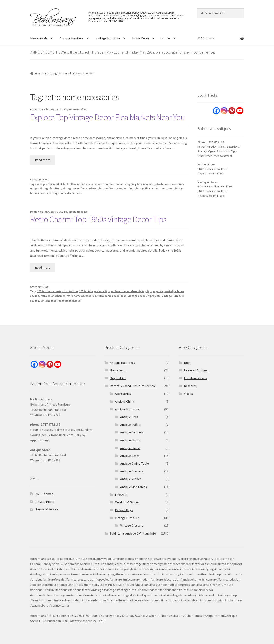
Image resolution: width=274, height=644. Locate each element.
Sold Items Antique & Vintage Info (133, 533)
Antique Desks (129, 456)
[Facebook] (216, 110)
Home (165, 38)
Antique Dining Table (134, 463)
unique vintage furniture (45, 188)
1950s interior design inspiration (57, 291)
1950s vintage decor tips (94, 291)
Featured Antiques (196, 370)
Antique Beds (129, 417)
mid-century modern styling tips (131, 291)
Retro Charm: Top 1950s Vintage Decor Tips (98, 219)
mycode (148, 184)
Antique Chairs (130, 440)
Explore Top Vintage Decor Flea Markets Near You (107, 117)
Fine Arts (121, 495)
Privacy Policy (45, 502)
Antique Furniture (72, 38)
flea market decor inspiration (89, 184)
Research (190, 386)
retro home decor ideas (111, 296)
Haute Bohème (78, 109)
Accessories (123, 394)
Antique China (124, 401)
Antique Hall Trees (122, 363)
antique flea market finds (53, 184)
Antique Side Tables (133, 487)
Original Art (118, 378)
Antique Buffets (130, 425)
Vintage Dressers (131, 525)
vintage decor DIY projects (144, 296)
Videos (188, 394)
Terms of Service (47, 509)
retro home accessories (169, 184)
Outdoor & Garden (127, 502)
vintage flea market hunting (115, 188)
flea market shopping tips (125, 184)
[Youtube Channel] (239, 110)
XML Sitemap (44, 494)
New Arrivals (38, 38)
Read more (42, 160)
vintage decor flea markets (79, 188)
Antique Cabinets (132, 432)
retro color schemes (53, 296)
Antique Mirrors (130, 479)
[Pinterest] (231, 110)
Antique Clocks (130, 448)
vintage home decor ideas (65, 193)
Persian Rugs (124, 510)
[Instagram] (224, 110)
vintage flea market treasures (153, 188)
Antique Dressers (131, 471)
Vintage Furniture (108, 38)
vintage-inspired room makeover (61, 300)
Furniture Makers (195, 378)
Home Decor (140, 38)
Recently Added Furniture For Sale (133, 386)
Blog (45, 179)
